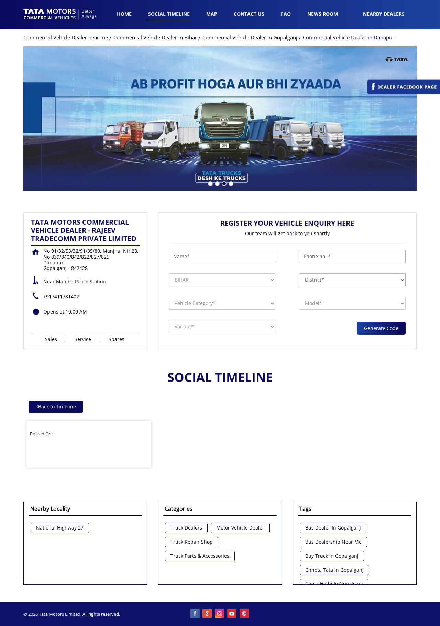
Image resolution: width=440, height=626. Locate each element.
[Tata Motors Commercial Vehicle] (60, 15)
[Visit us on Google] (207, 614)
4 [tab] (230, 183)
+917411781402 (61, 296)
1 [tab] (209, 183)
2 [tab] (216, 183)
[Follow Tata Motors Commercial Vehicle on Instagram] (220, 614)
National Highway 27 (60, 528)
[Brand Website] (245, 614)
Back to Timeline (55, 406)
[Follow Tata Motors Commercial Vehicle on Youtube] (232, 614)
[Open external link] (403, 92)
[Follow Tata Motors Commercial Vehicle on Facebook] (195, 614)
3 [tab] (223, 183)
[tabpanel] (220, 118)
